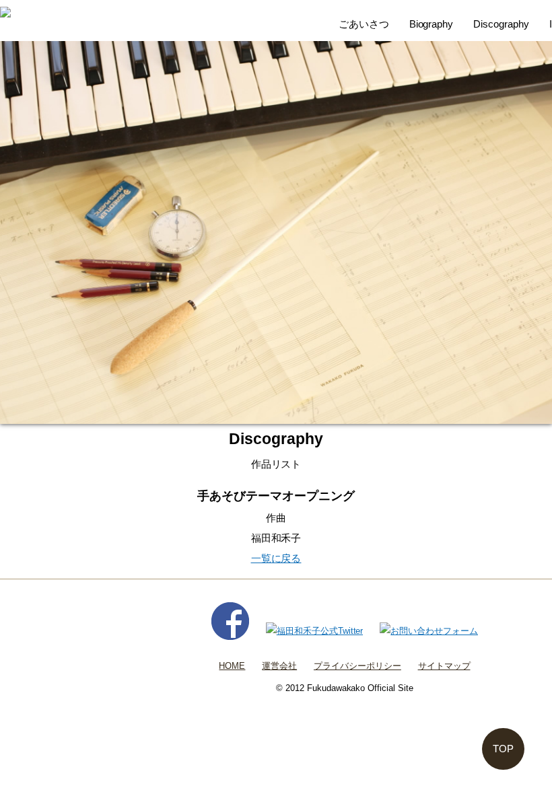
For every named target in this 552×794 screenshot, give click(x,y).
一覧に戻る (276, 558)
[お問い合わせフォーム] (429, 631)
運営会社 (279, 666)
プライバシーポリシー (357, 666)
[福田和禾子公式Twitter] (315, 631)
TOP (503, 748)
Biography (431, 24)
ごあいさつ (364, 24)
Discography (501, 24)
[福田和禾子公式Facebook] (230, 631)
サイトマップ (444, 666)
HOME (232, 666)
